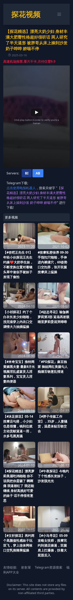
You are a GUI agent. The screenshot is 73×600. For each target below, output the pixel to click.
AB (38, 173)
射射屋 (26, 567)
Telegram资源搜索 (48, 567)
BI (26, 173)
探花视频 (26, 14)
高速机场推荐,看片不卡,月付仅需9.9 (29, 61)
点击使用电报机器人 (21, 188)
